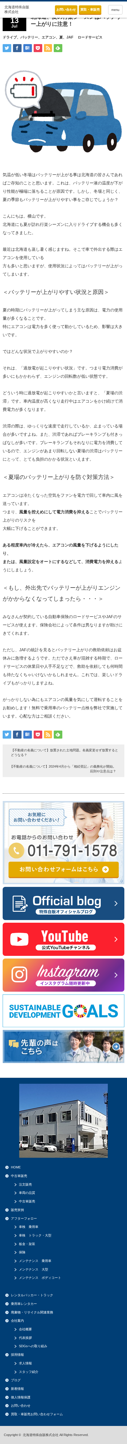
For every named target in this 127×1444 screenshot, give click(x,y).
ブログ (16, 1380)
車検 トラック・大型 (35, 1235)
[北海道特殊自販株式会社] (17, 9)
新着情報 (17, 1388)
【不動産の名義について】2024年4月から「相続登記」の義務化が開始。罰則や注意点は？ (63, 769)
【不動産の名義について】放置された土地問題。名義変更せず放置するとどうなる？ (64, 752)
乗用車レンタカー (24, 1303)
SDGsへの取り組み (33, 1346)
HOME (16, 1167)
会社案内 (17, 1320)
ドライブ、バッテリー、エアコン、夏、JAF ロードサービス (52, 37)
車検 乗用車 (28, 1226)
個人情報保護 (20, 1397)
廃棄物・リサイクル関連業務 (32, 1312)
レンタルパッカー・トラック (32, 1295)
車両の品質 (27, 1192)
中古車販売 (19, 1176)
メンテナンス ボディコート (40, 1277)
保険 (22, 1252)
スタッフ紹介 (28, 1372)
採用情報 (17, 1354)
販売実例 (17, 1210)
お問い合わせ (66, 9)
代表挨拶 (25, 1338)
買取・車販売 (90, 9)
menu (115, 10)
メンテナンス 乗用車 (35, 1261)
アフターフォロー (24, 1218)
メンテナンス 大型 (33, 1269)
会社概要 (25, 1329)
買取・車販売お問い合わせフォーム (37, 1414)
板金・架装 (27, 1244)
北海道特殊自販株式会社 (40, 1435)
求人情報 (25, 1363)
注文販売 (25, 1184)
